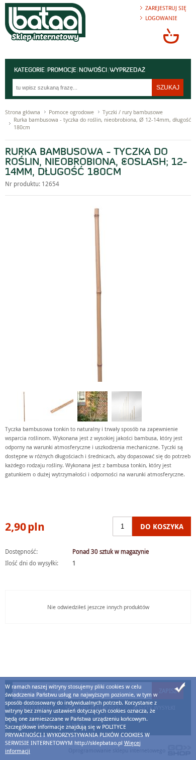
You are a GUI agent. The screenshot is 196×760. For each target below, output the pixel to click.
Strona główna (22, 112)
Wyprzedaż (127, 70)
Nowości (93, 70)
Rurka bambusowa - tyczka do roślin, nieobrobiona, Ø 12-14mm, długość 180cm (102, 123)
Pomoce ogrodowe (71, 112)
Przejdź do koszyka (171, 36)
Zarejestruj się (165, 8)
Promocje (61, 70)
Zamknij (180, 688)
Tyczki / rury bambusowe (133, 112)
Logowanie (161, 18)
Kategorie (29, 70)
